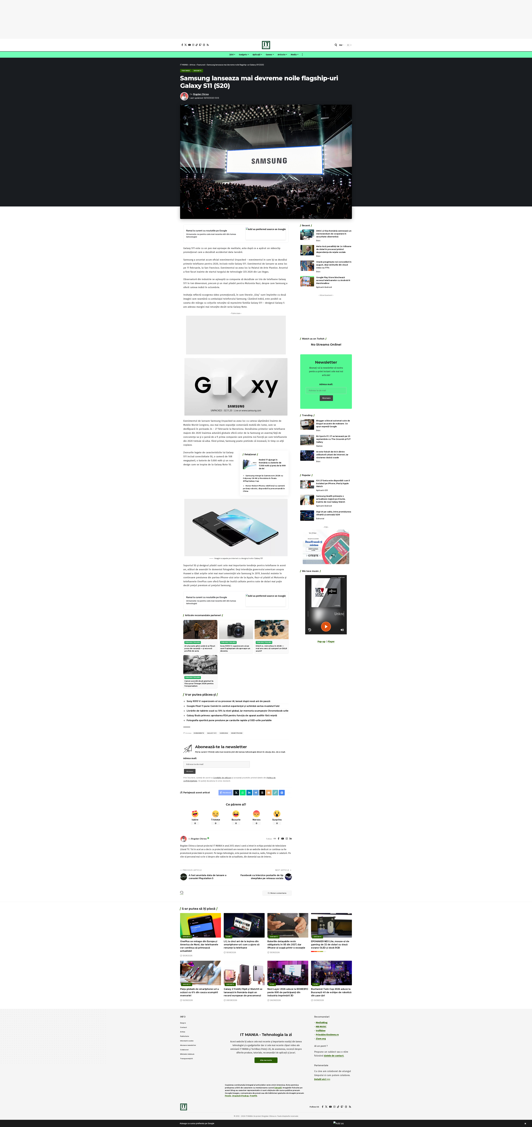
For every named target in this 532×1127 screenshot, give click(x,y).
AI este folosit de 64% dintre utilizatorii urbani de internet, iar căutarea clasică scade (332, 454)
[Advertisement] (266, 19)
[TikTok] (196, 45)
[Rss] (208, 45)
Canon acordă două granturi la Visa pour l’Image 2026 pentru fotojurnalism (198, 683)
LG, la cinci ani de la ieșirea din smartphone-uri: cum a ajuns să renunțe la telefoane (241, 944)
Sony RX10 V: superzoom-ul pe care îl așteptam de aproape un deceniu (235, 648)
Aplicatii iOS (322, 490)
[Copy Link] (275, 792)
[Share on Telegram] (256, 792)
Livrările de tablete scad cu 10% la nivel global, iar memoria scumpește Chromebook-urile (237, 710)
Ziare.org (321, 1038)
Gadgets (197, 71)
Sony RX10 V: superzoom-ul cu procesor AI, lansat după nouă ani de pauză (228, 701)
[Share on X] (236, 792)
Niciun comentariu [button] (278, 893)
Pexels (228, 1096)
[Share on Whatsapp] (243, 792)
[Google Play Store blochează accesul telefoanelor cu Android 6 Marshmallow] (307, 281)
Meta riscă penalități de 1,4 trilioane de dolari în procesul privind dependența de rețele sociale (333, 249)
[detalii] (278, 1088)
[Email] (269, 792)
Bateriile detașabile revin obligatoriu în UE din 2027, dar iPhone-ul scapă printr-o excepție (286, 944)
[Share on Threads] (262, 792)
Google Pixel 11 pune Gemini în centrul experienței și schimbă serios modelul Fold (233, 706)
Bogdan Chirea (201, 94)
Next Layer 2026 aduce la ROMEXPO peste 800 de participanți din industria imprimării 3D (287, 992)
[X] (185, 45)
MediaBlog (321, 1022)
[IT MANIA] (266, 45)
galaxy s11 (211, 733)
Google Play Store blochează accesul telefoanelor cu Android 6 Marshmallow (333, 280)
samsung (224, 733)
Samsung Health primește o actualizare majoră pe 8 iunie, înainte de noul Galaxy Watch (330, 499)
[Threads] (204, 45)
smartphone (236, 733)
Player (331, 641)
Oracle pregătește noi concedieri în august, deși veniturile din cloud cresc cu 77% (333, 265)
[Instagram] (193, 45)
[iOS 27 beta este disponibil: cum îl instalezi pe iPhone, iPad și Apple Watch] (307, 484)
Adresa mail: (190, 758)
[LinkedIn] (290, 839)
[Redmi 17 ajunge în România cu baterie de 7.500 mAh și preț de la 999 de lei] (250, 464)
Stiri (318, 240)
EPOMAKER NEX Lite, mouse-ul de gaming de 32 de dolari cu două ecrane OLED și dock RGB (330, 944)
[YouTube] (189, 45)
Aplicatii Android (324, 287)
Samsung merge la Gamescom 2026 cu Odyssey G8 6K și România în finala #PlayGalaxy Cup (263, 478)
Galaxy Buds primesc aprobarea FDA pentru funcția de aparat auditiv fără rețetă (232, 715)
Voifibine (320, 1030)
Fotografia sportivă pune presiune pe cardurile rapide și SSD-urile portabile (229, 720)
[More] (288, 792)
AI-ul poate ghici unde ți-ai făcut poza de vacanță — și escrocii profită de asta (199, 648)
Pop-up (321, 641)
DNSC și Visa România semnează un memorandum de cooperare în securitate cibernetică (333, 234)
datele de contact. (334, 1055)
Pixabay (245, 1096)
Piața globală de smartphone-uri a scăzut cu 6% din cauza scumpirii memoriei (199, 992)
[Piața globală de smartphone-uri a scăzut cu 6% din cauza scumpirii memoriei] (200, 973)
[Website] (274, 839)
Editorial (320, 518)
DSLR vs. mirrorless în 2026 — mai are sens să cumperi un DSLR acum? (271, 648)
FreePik (253, 1096)
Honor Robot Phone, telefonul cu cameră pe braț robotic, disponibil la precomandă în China (264, 488)
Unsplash (236, 1096)
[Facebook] (182, 45)
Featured (186, 71)
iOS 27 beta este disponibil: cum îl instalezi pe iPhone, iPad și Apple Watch (333, 483)
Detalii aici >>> (322, 1079)
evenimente (199, 733)
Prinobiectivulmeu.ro (327, 1034)
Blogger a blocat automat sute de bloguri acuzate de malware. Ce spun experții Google (333, 423)
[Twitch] (200, 45)
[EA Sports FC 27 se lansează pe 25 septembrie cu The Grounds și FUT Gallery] (307, 440)
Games (319, 446)
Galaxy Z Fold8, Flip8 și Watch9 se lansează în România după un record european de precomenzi (243, 992)
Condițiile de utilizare (222, 778)
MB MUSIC (321, 1026)
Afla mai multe (266, 1060)
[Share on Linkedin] (249, 792)
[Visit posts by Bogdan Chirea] (183, 838)
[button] (335, 45)
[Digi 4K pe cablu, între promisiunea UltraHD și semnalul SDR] (307, 515)
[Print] (282, 792)
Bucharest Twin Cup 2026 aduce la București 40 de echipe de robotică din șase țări (331, 992)
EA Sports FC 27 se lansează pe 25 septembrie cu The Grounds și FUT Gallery (333, 439)
